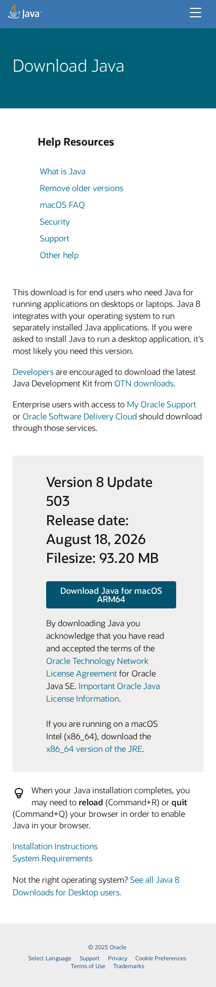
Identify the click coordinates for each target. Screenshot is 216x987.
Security (55, 221)
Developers (33, 371)
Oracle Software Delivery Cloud (80, 416)
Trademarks (128, 966)
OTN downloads (144, 383)
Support (54, 237)
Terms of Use (88, 966)
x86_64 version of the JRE (94, 748)
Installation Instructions (55, 845)
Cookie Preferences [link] (160, 958)
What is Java (62, 170)
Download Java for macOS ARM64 (111, 594)
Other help (59, 254)
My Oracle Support (161, 403)
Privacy (117, 958)
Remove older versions (81, 187)
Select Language (49, 958)
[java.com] (24, 13)
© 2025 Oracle (107, 947)
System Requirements (52, 857)
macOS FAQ (62, 204)
